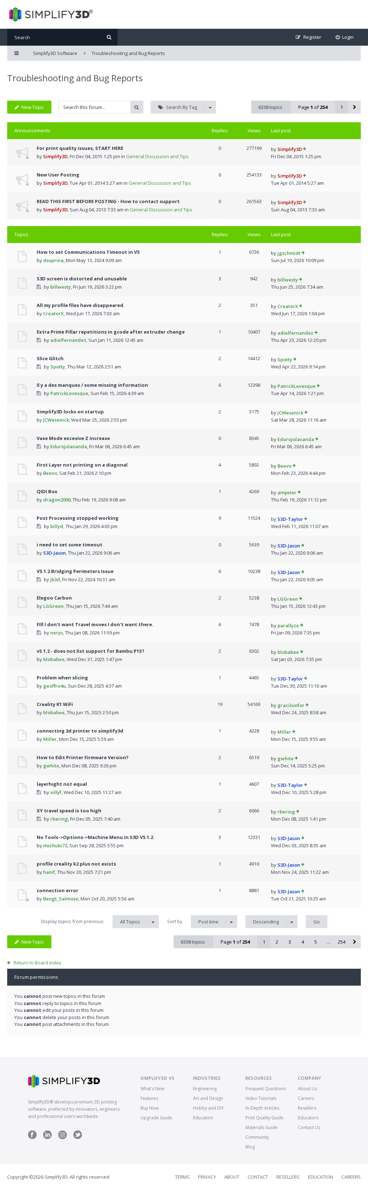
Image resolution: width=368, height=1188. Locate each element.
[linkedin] (47, 1137)
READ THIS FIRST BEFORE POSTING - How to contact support (108, 201)
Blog (250, 1147)
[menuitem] (344, 37)
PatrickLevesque (69, 393)
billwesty (60, 287)
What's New (152, 1089)
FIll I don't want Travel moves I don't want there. (95, 624)
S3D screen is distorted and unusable (82, 278)
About (231, 1177)
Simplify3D (55, 156)
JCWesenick (56, 420)
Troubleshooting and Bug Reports (75, 78)
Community (257, 1137)
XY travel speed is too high (69, 810)
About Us (307, 1089)
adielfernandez (68, 340)
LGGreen (53, 606)
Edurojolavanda (68, 446)
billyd (56, 526)
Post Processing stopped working (78, 518)
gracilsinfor (290, 705)
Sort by (192, 921)
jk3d (55, 579)
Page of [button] (312, 107)
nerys (56, 632)
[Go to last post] (304, 149)
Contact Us (309, 1127)
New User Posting (58, 174)
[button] (354, 107)
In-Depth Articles (262, 1108)
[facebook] (32, 1137)
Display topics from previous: (90, 921)
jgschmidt (288, 253)
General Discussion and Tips (157, 156)
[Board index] (50, 14)
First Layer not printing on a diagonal (82, 465)
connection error (57, 890)
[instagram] (62, 1137)
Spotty (57, 366)
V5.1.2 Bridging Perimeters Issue (75, 571)
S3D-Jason (54, 553)
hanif (49, 872)
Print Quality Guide (264, 1118)
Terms (182, 1177)
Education (203, 1118)
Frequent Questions (265, 1089)
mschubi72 (55, 845)
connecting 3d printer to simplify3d (80, 731)
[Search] (109, 37)
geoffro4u (54, 686)
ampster (286, 492)
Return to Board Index (37, 962)
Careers (306, 1098)
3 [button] (290, 942)
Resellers (307, 1108)
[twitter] (77, 1137)
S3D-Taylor (290, 519)
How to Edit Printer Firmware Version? (83, 757)
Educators (308, 1118)
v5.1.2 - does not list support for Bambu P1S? (90, 651)
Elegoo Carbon (54, 598)
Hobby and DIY (208, 1108)
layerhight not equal (62, 784)
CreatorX (53, 313)
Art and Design (208, 1098)
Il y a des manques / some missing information (92, 385)
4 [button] (303, 942)
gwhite (51, 765)
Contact (258, 1177)
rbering (59, 819)
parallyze (288, 625)
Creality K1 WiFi (55, 704)
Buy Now (149, 1108)
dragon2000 (56, 499)
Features (149, 1098)
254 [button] (341, 942)
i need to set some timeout (69, 544)
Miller (50, 739)
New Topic (33, 107)
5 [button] (315, 942)
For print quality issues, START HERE (80, 148)
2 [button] (277, 942)
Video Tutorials (260, 1098)
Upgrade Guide (156, 1118)
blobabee (54, 659)
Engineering (205, 1089)
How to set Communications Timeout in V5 (88, 252)
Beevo (50, 473)
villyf (55, 792)
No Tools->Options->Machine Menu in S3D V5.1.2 (95, 837)
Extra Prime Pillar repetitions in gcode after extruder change (111, 332)
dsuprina (53, 260)
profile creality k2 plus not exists (76, 864)
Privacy (207, 1177)
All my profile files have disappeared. (81, 305)
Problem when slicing (62, 677)
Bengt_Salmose (60, 898)
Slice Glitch (50, 358)
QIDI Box (47, 491)
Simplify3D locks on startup (70, 411)
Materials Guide (261, 1127)
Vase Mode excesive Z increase (73, 438)
